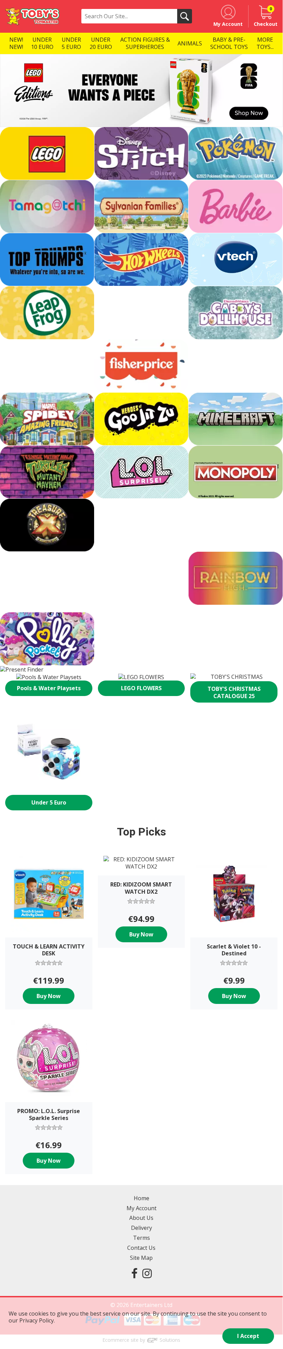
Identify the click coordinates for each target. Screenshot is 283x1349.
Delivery (141, 1228)
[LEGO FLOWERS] (141, 677)
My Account (141, 1208)
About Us (141, 1218)
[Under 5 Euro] (48, 751)
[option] (141, 90)
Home (141, 1198)
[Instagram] (147, 1273)
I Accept (248, 1336)
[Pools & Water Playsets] (48, 677)
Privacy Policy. (37, 1320)
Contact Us (141, 1248)
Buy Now (49, 996)
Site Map (141, 1258)
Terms (141, 1238)
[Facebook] (134, 1273)
